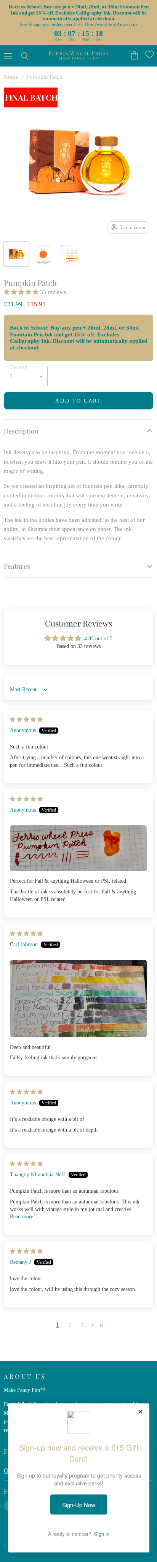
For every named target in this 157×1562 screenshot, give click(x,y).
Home (11, 77)
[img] (26, 719)
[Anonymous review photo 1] (78, 848)
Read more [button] (21, 1216)
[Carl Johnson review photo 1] (78, 999)
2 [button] (70, 1325)
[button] (22, 292)
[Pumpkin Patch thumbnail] (16, 254)
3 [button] (82, 1325)
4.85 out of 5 (98, 638)
